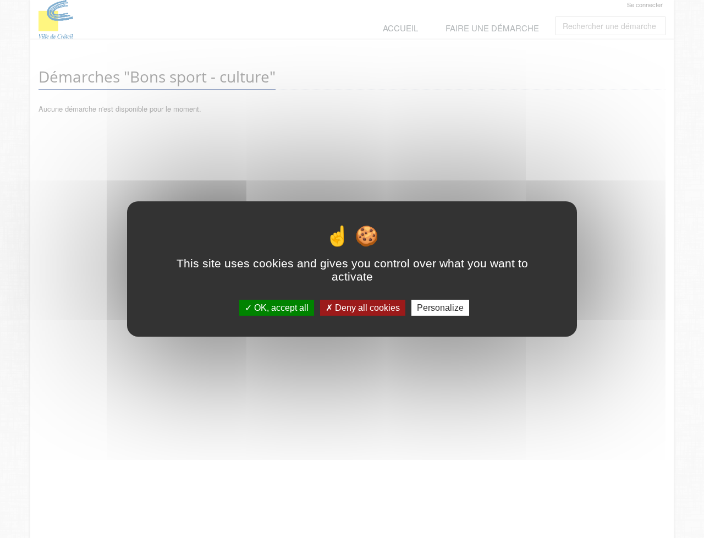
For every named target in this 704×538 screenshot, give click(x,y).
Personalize (440, 307)
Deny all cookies (366, 307)
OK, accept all (280, 307)
